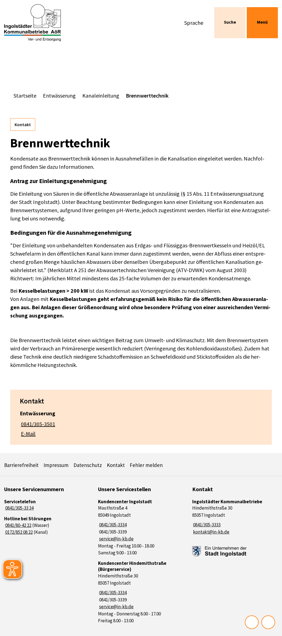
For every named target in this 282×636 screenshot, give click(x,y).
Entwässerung (59, 95)
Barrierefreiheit (21, 465)
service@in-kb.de (116, 539)
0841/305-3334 (112, 525)
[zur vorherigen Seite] (252, 622)
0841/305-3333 (206, 525)
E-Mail (28, 433)
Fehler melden (146, 465)
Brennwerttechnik (147, 95)
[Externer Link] (219, 551)
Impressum (56, 465)
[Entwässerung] (141, 422)
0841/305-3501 (37, 424)
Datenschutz (88, 465)
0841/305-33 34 (19, 508)
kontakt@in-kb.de (211, 532)
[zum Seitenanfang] (268, 622)
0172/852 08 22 (18, 532)
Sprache (193, 22)
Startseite (24, 95)
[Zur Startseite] (35, 22)
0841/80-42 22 (17, 525)
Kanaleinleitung (100, 95)
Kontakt (23, 124)
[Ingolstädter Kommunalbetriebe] (235, 517)
